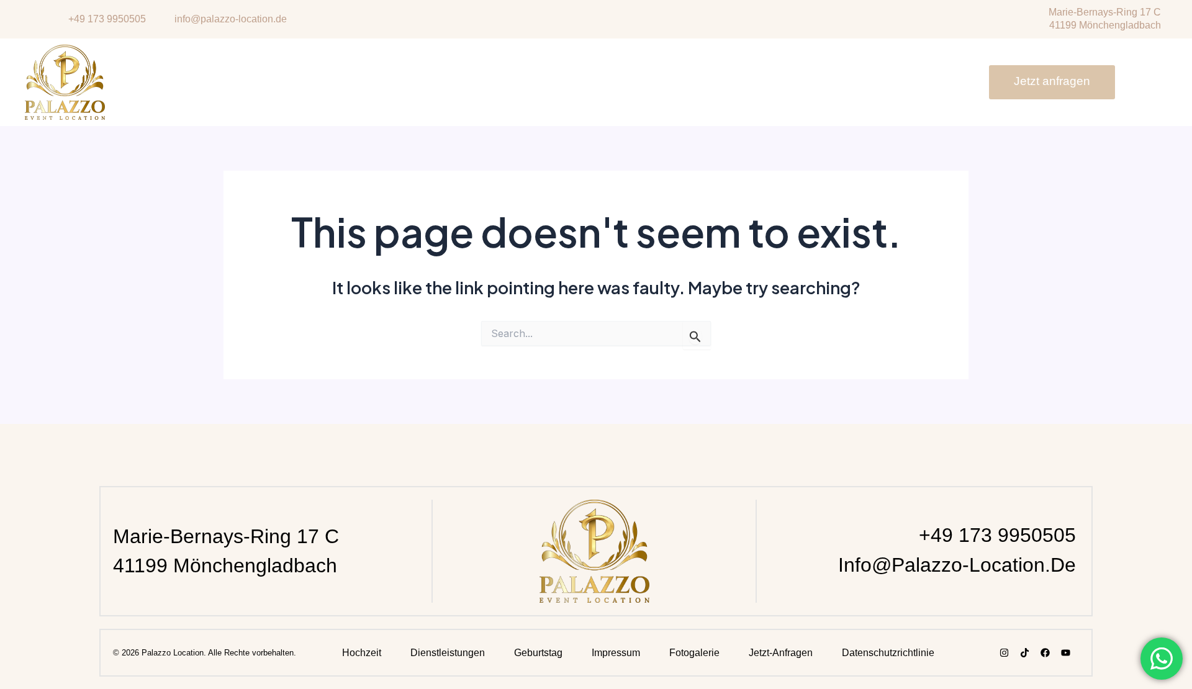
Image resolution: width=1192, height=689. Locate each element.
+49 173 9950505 (997, 535)
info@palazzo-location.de (957, 565)
